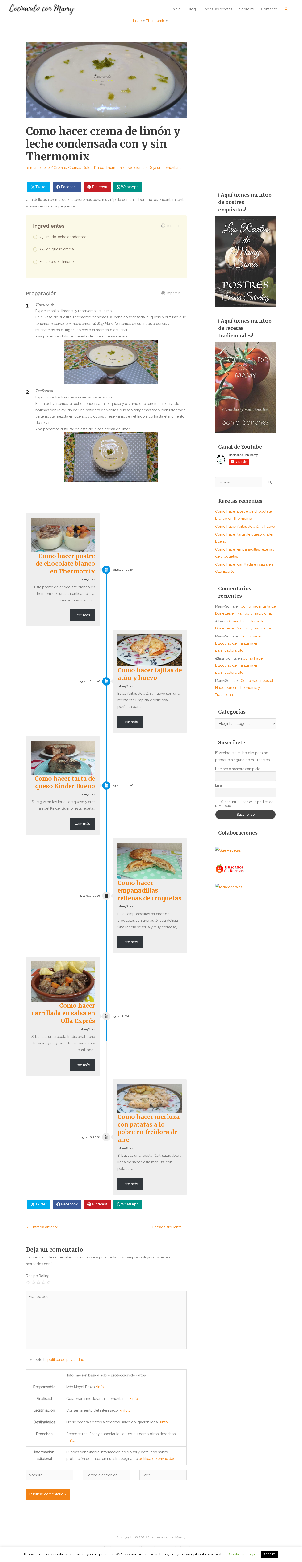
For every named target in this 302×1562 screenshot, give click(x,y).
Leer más (82, 615)
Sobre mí (246, 9)
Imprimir (173, 225)
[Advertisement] (245, 110)
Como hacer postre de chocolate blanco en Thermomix (65, 563)
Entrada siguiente (169, 1227)
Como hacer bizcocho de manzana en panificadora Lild (238, 643)
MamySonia (87, 579)
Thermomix (115, 168)
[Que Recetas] (228, 850)
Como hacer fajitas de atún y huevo (149, 674)
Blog (192, 9)
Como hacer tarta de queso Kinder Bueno (64, 782)
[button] (286, 9)
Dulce (87, 168)
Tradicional (135, 168)
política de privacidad (65, 1360)
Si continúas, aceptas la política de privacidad (244, 803)
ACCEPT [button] (269, 1554)
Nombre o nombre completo (237, 769)
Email (219, 785)
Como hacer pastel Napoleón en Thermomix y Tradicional (244, 687)
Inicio (176, 9)
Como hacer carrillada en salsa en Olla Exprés (63, 1013)
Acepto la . (57, 1360)
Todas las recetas (217, 9)
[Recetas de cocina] (230, 868)
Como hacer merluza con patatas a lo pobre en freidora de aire (148, 1128)
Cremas (60, 168)
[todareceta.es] (228, 887)
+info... (101, 1387)
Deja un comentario (165, 168)
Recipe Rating (38, 1276)
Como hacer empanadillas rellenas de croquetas (149, 890)
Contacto (269, 9)
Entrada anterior (42, 1227)
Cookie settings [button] (242, 1554)
